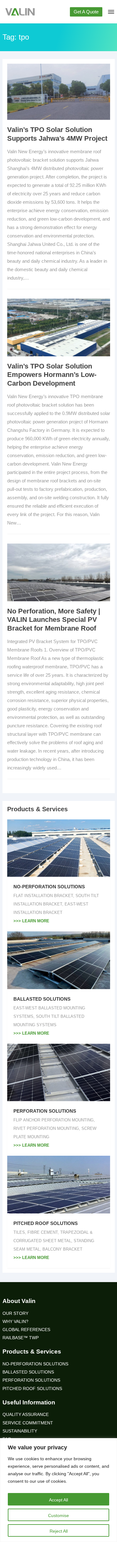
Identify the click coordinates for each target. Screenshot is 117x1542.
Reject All (59, 1531)
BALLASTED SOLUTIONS (42, 999)
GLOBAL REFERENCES (26, 1329)
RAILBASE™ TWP (20, 1337)
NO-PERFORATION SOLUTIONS (49, 886)
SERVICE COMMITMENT (27, 1423)
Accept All (58, 1499)
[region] (58, 1490)
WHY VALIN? (15, 1321)
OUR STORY (15, 1313)
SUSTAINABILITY (19, 1431)
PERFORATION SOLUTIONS (44, 1111)
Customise (58, 1515)
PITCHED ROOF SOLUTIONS (45, 1223)
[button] (110, 13)
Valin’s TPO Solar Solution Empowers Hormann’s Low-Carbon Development (51, 374)
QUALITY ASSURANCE (25, 1414)
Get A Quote (86, 11)
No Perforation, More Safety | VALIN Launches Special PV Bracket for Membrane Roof (53, 619)
